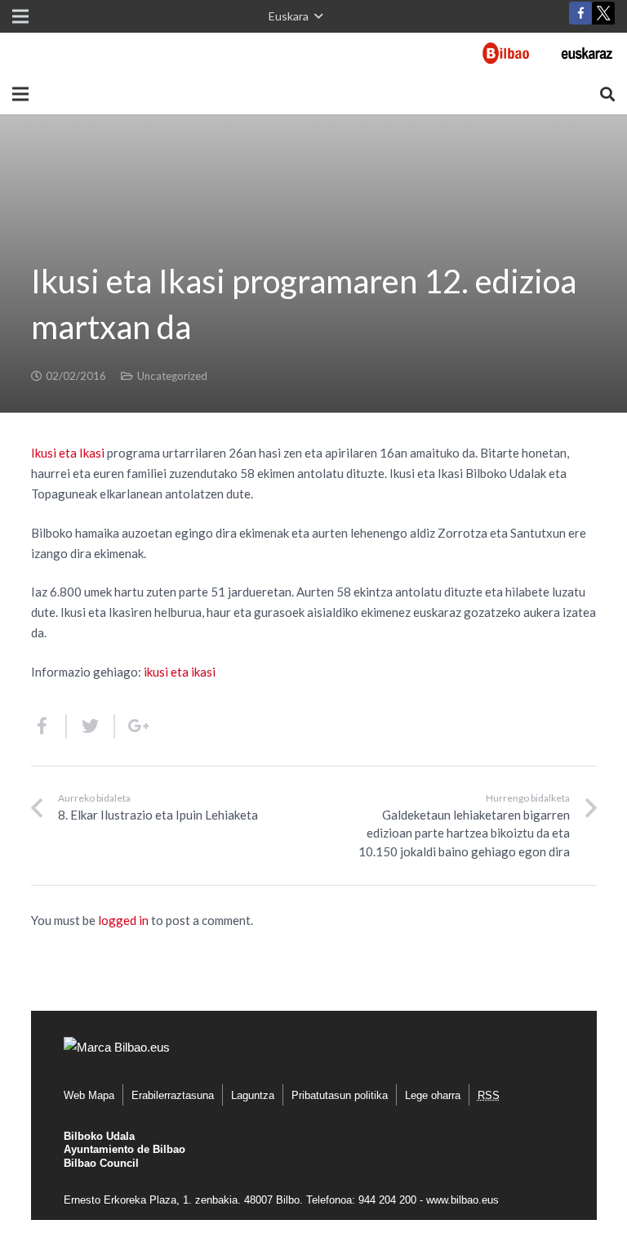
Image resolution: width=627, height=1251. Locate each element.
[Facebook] (580, 13)
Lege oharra (432, 1095)
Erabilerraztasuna (172, 1095)
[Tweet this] (91, 726)
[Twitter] (603, 17)
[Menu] (20, 94)
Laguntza (252, 1095)
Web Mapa (89, 1095)
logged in (123, 920)
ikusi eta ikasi (180, 671)
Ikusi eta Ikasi (67, 452)
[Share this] (49, 726)
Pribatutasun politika (339, 1095)
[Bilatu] (607, 94)
